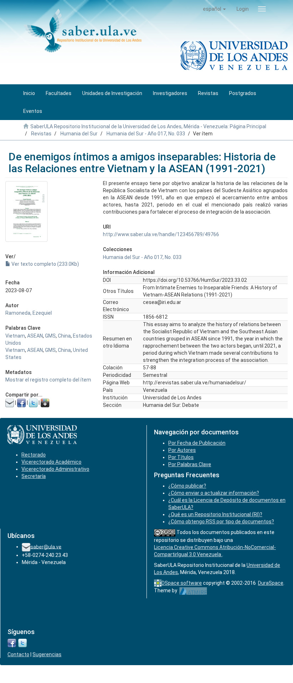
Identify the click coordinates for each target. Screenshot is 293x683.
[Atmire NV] (193, 590)
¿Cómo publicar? (187, 486)
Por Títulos (181, 457)
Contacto (18, 654)
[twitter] (22, 642)
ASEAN (35, 336)
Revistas (41, 133)
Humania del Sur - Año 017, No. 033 (145, 133)
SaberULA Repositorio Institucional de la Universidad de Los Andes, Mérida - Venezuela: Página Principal (148, 126)
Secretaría (33, 476)
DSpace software (182, 583)
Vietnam (15, 336)
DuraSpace (270, 583)
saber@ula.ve (45, 546)
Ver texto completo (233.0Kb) (44, 264)
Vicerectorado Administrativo (55, 469)
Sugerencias (47, 654)
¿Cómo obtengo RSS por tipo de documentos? (221, 521)
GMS (50, 336)
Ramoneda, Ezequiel (28, 313)
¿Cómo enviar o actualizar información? (213, 493)
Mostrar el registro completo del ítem (48, 380)
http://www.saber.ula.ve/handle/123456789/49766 (161, 234)
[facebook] (12, 642)
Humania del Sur (79, 133)
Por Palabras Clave (189, 464)
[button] (214, 9)
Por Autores (182, 450)
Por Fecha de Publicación (196, 443)
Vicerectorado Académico (51, 462)
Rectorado (33, 455)
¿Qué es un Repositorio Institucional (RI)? (215, 514)
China (64, 336)
